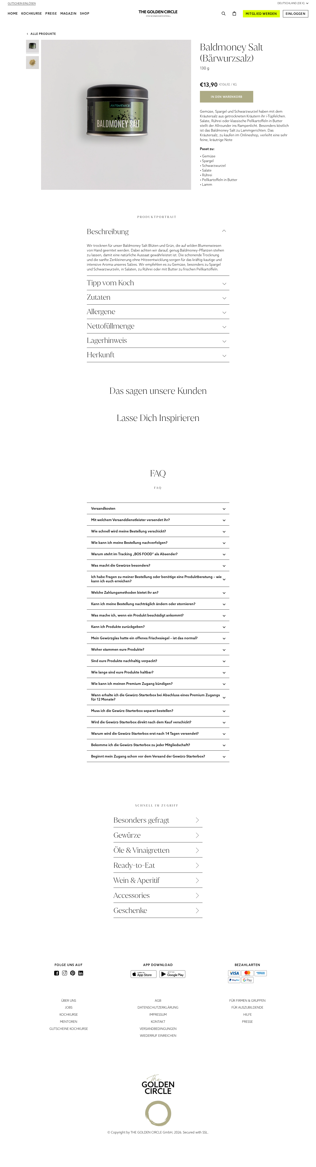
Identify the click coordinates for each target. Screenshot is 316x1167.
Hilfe (247, 1014)
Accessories (132, 895)
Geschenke (130, 910)
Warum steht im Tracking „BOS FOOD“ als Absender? (134, 554)
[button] (32, 13)
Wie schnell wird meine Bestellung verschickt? (128, 531)
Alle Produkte (42, 33)
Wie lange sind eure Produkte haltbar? (122, 672)
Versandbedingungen (158, 1029)
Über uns (68, 1000)
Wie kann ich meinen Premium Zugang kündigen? (132, 683)
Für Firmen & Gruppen (247, 1000)
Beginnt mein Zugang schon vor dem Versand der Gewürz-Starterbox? (148, 756)
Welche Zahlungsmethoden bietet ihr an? (124, 592)
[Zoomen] (49, 182)
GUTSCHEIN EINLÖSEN (22, 3)
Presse (247, 1022)
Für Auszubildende (247, 1007)
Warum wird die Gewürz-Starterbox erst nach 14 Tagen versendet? (145, 733)
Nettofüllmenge (110, 326)
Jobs (68, 1007)
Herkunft (100, 355)
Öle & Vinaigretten (142, 850)
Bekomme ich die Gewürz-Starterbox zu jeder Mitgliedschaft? (140, 745)
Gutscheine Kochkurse (68, 1029)
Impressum (158, 1014)
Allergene (101, 311)
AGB (158, 1000)
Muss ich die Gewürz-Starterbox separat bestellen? (132, 710)
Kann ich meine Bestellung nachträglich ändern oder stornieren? (143, 604)
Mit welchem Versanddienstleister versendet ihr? (130, 520)
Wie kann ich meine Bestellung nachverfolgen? (129, 542)
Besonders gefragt (141, 820)
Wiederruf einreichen (158, 1036)
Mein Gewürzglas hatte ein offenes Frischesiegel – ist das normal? (144, 638)
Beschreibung (108, 231)
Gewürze (127, 835)
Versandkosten (103, 508)
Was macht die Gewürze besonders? (120, 565)
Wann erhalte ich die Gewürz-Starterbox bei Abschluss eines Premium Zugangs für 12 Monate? (155, 697)
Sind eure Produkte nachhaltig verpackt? (124, 661)
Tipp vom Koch (110, 283)
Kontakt (158, 1022)
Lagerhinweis (107, 340)
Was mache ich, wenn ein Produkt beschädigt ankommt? (137, 615)
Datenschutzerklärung (158, 1007)
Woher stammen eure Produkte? (117, 649)
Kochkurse (69, 1014)
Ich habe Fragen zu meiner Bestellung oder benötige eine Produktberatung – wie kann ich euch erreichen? (156, 579)
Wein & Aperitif (137, 880)
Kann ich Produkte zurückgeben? (118, 626)
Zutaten (98, 297)
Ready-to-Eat (134, 865)
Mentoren (68, 1022)
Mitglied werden (261, 14)
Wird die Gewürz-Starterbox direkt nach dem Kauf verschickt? (141, 722)
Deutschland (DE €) (291, 3)
